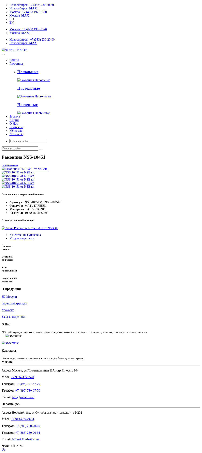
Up (4, 449)
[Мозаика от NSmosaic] (4, 335)
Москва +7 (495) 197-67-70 (28, 12)
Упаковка (8, 310)
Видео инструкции (14, 303)
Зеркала (14, 116)
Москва (19, 15)
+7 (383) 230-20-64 (27, 432)
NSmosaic (15, 130)
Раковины (16, 63)
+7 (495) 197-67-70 (27, 383)
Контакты (16, 127)
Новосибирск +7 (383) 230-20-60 (31, 4)
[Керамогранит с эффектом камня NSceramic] (10, 343)
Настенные (27, 104)
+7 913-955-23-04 (22, 419)
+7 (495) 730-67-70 (27, 390)
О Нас (13, 123)
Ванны (14, 60)
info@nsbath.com (23, 397)
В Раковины (10, 165)
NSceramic (16, 134)
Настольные (28, 88)
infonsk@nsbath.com (25, 439)
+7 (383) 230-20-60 (27, 426)
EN (11, 22)
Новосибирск (23, 8)
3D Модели (9, 296)
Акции (14, 120)
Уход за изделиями (21, 238)
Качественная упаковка (25, 234)
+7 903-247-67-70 (22, 377)
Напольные (27, 71)
